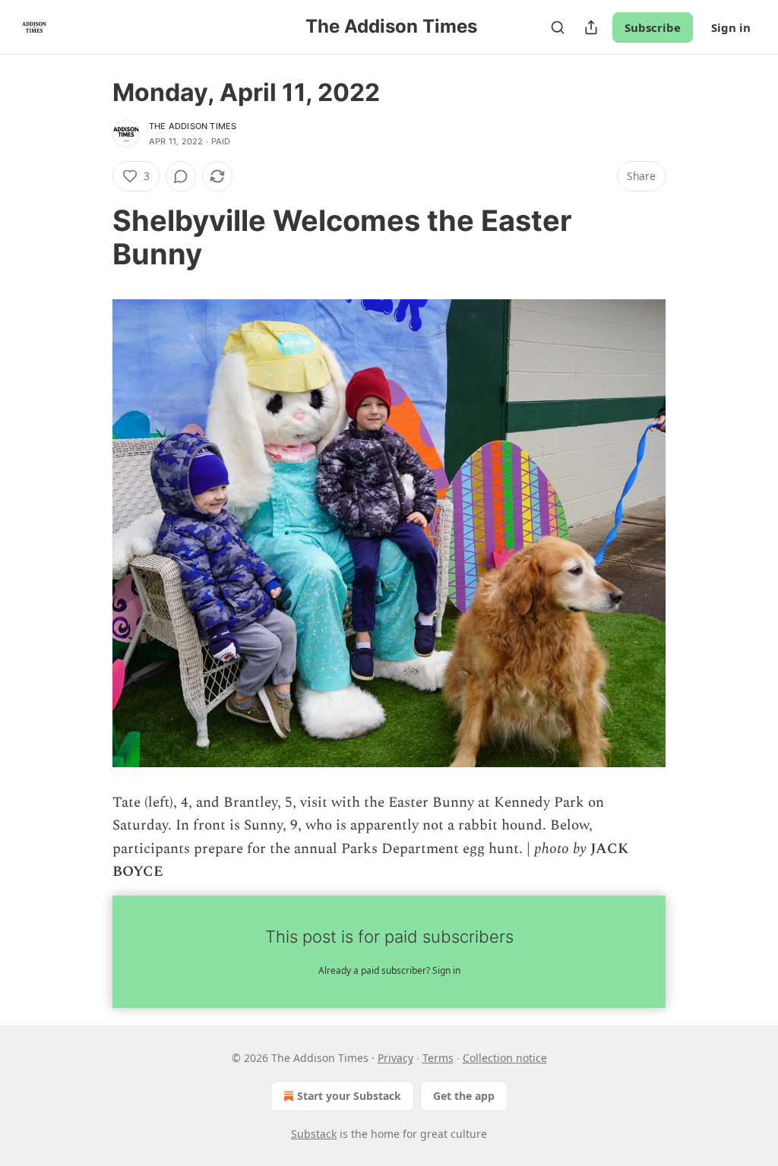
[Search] (557, 27)
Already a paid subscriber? (389, 970)
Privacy (395, 1058)
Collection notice (505, 1058)
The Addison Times (192, 126)
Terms (438, 1058)
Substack (314, 1134)
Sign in (731, 27)
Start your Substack (349, 1096)
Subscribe (653, 27)
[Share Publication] (591, 27)
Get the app (464, 1096)
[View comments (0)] (181, 176)
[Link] (91, 237)
